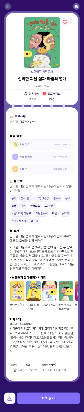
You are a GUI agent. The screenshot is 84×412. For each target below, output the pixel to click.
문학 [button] (13, 198)
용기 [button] (67, 198)
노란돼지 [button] (49, 205)
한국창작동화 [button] (18, 220)
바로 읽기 (48, 398)
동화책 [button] (65, 213)
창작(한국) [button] (26, 198)
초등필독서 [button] (41, 213)
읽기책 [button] (34, 220)
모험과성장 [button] (43, 198)
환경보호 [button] (35, 205)
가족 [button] (23, 205)
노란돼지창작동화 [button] (21, 213)
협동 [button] (13, 205)
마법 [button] (54, 213)
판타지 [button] (57, 198)
